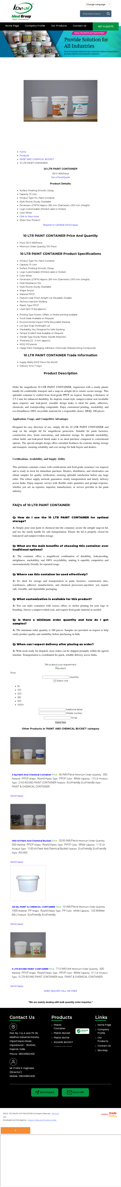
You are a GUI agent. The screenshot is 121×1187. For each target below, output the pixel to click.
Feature (24, 298)
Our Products (59, 25)
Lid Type (24, 325)
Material (24, 294)
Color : (73, 778)
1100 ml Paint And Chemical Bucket (31, 840)
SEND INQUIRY (52, 991)
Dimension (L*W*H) (30, 279)
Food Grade (26, 318)
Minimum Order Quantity (33, 246)
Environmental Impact (31, 322)
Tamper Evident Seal (30, 333)
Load (22, 309)
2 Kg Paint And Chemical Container (31, 774)
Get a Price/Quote (60, 177)
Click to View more (29, 216)
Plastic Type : (55, 778)
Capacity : (90, 778)
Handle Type (26, 337)
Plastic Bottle (61, 1037)
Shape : (37, 778)
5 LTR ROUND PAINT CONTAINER (30, 969)
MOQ (22, 344)
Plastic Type (26, 305)
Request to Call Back (53, 225)
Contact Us (79, 25)
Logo (22, 272)
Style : (19, 852)
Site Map (103, 1050)
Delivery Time (27, 366)
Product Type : (40, 848)
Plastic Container (60, 1026)
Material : (20, 778)
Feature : (76, 782)
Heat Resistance (28, 283)
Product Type (27, 261)
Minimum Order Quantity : (91, 774)
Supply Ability (26, 362)
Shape (23, 290)
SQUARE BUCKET (63, 1042)
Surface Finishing (28, 268)
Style (22, 286)
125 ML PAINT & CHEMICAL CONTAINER (33, 907)
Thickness (25, 340)
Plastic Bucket (62, 1033)
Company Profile (35, 25)
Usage (23, 348)
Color (22, 275)
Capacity (24, 264)
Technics (24, 301)
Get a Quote (105, 26)
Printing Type (26, 314)
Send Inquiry (71, 225)
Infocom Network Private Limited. (42, 1120)
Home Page (12, 25)
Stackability (25, 329)
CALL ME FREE (69, 991)
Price (22, 242)
